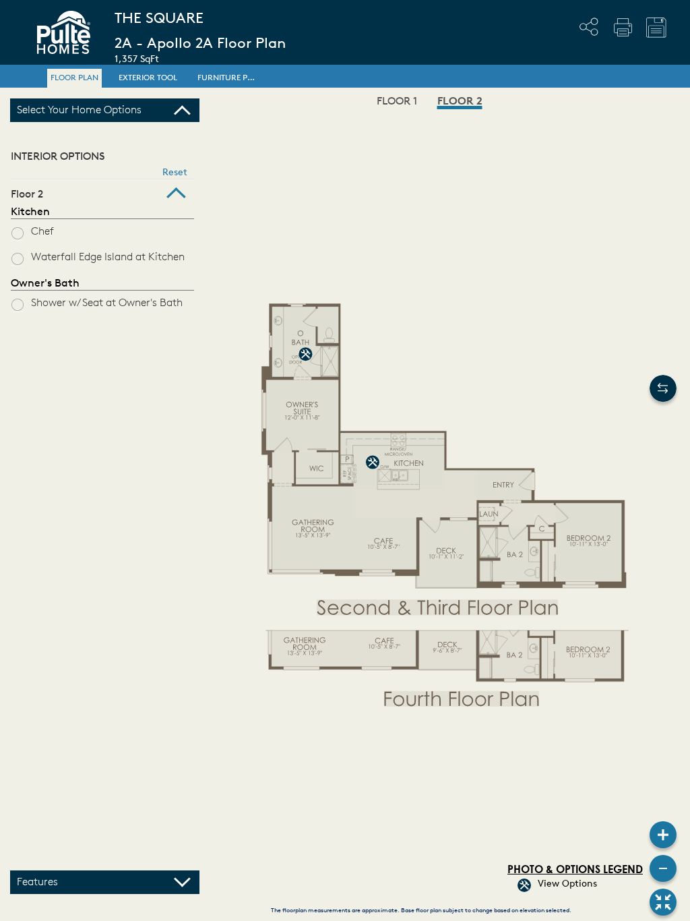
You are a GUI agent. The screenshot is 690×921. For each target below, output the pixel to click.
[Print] (623, 27)
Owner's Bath (45, 283)
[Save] (656, 27)
